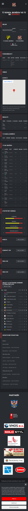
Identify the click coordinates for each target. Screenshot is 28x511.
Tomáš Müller (6, 173)
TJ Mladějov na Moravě (11, 313)
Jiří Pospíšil (6, 184)
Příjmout (14, 499)
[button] (25, 484)
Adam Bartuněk (6, 170)
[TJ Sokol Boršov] (8, 37)
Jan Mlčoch (6, 202)
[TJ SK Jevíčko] (20, 37)
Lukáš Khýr (6, 191)
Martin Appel (6, 160)
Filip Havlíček (6, 181)
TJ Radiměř (8, 329)
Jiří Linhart (6, 177)
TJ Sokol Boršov (4, 124)
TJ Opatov (8, 302)
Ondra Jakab (6, 198)
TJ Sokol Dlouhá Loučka (11, 299)
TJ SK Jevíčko (4, 128)
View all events (20, 239)
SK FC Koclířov (9, 324)
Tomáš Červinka (6, 156)
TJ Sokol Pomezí (9, 315)
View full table (7, 286)
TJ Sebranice (8, 321)
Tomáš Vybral (6, 163)
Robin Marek (6, 166)
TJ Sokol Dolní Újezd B (10, 296)
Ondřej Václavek (6, 187)
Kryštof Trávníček (6, 152)
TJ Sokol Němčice (10, 318)
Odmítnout (14, 503)
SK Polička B (9, 307)
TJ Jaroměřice (9, 326)
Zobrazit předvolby (14, 507)
